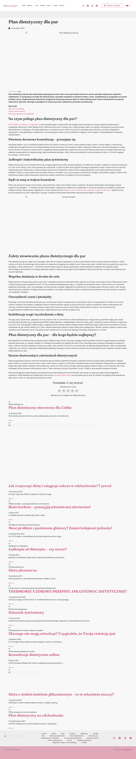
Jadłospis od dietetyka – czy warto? (37, 549)
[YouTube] (97, 6)
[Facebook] (88, 6)
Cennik (56, 5)
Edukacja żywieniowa (57, 736)
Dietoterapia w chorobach (50, 738)
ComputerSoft (127, 749)
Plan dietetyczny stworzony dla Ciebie (40, 407)
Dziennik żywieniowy (26, 612)
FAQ (43, 736)
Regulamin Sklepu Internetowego (64, 742)
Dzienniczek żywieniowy (72, 738)
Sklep (48, 5)
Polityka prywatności (84, 740)
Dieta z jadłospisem (55, 740)
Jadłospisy (84, 734)
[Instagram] (83, 6)
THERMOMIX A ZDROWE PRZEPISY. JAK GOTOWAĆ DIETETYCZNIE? (67, 591)
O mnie (23, 5)
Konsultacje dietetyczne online (34, 655)
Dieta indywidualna (77, 736)
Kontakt (61, 5)
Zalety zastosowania (16, 111)
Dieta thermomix (92, 738)
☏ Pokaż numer (112, 5)
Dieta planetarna (22, 570)
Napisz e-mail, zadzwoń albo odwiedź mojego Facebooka (87, 190)
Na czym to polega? (16, 108)
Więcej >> (11, 420)
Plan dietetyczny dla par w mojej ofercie (24, 124)
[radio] (59, 391)
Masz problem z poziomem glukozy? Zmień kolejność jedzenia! (60, 528)
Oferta (54, 734)
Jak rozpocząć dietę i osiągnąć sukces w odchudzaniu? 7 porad (59, 486)
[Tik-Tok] (92, 6)
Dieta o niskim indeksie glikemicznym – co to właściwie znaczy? (61, 694)
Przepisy (42, 5)
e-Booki (84, 742)
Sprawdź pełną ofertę (62, 375)
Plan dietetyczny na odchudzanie (35, 715)
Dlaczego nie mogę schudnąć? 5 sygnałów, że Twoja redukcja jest (61, 634)
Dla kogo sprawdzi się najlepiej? (21, 114)
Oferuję (29, 5)
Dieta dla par (93, 736)
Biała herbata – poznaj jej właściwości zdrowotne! (49, 507)
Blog (36, 5)
